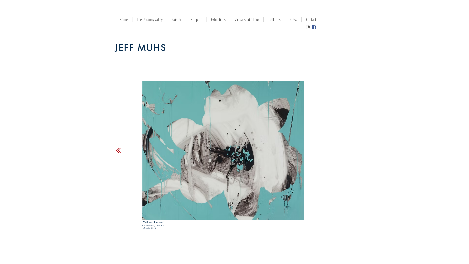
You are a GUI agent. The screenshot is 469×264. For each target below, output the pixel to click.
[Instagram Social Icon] (308, 27)
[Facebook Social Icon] (314, 27)
